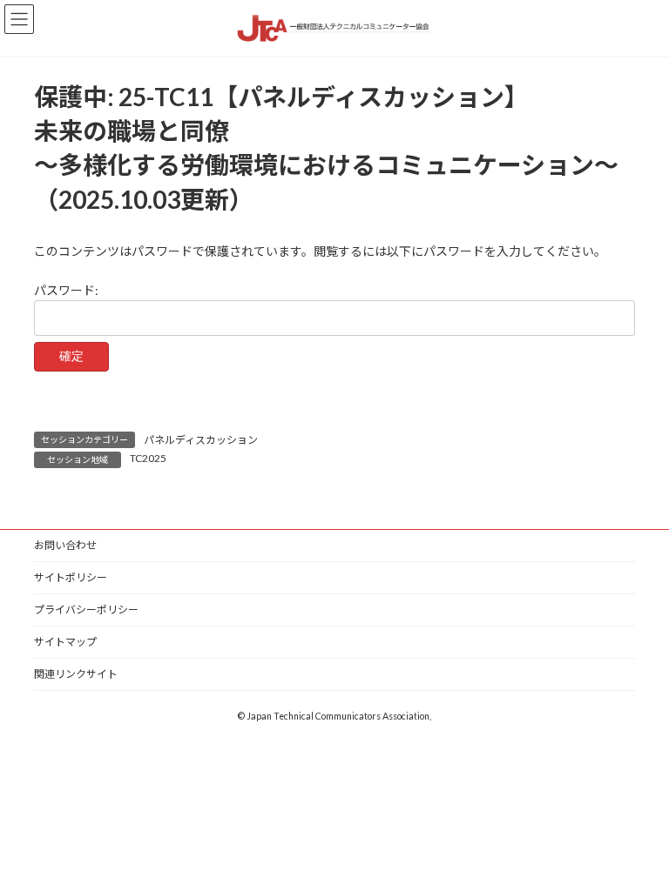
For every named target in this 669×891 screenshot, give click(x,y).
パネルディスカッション (201, 439)
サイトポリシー (70, 577)
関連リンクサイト (76, 673)
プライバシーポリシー (86, 609)
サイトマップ (65, 641)
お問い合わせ (65, 545)
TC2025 (148, 458)
